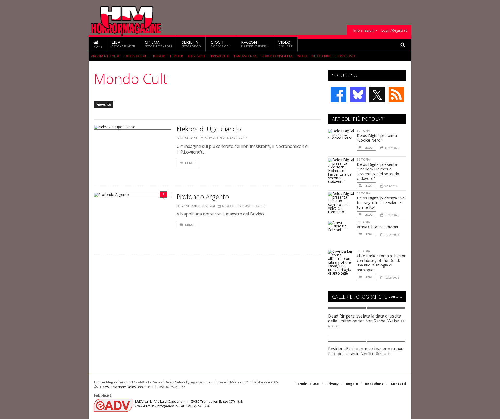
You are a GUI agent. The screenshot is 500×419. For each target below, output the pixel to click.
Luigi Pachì (196, 56)
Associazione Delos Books (126, 386)
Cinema (158, 44)
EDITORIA (363, 130)
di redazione (187, 138)
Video (285, 44)
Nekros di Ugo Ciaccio (209, 128)
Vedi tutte (395, 297)
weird (302, 56)
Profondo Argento (203, 196)
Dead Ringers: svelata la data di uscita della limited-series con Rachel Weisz (364, 318)
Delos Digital (135, 56)
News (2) (103, 104)
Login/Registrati (394, 30)
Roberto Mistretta (276, 56)
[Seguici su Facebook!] (338, 94)
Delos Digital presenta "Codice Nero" (377, 138)
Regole (352, 383)
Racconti (254, 44)
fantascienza (245, 56)
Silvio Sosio (345, 56)
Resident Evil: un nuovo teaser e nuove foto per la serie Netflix (365, 351)
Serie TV (191, 44)
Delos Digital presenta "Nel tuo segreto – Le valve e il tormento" (381, 202)
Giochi (221, 44)
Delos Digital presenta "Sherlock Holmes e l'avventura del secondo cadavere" (378, 171)
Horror (158, 56)
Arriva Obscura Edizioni (377, 226)
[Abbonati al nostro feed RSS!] (396, 94)
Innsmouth (219, 56)
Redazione (374, 383)
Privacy (332, 383)
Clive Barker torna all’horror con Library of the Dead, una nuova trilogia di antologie (381, 262)
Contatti (398, 383)
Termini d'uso (307, 383)
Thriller (176, 56)
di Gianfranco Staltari (196, 206)
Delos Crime (321, 56)
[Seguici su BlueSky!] (358, 94)
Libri (123, 44)
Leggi (190, 163)
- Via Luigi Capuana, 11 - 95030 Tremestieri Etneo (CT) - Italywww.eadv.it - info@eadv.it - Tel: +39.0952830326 (189, 403)
